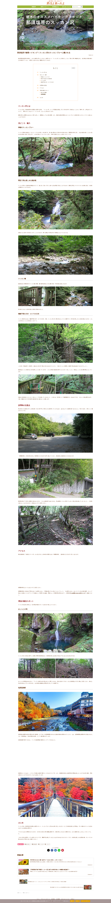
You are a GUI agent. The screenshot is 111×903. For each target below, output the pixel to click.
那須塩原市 (35, 844)
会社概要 (58, 899)
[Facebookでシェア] (52, 850)
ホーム (38, 899)
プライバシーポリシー (45, 899)
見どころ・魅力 (43, 74)
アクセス (42, 88)
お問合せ (72, 899)
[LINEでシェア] (59, 850)
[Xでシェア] (48, 850)
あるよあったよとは (65, 899)
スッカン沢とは (43, 72)
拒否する (77, 901)
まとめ (41, 97)
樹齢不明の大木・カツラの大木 (47, 82)
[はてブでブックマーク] (55, 850)
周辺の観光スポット (44, 90)
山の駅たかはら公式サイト (78, 593)
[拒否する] (109, 901)
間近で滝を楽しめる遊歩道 (46, 78)
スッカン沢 (41, 844)
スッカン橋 (43, 80)
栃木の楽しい (28, 844)
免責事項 (53, 899)
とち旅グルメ (21, 844)
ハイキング (48, 844)
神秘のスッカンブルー (45, 76)
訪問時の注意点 (43, 85)
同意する (72, 901)
